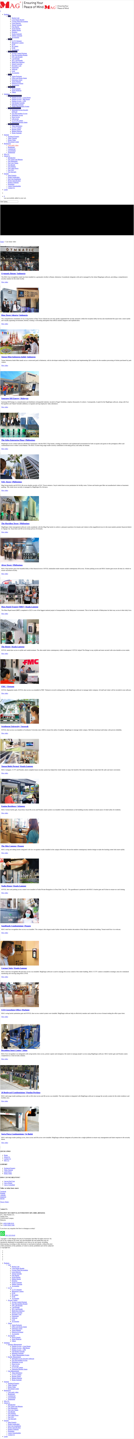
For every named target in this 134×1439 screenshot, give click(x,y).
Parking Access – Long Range (21, 1346)
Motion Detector (17, 1378)
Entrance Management (15, 1344)
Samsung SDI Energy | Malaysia (14, 398)
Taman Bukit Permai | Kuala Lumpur (17, 766)
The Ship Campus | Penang (12, 846)
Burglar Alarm (16, 1376)
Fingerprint (15, 1316)
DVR (13, 1293)
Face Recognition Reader (19, 1304)
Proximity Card (16, 1314)
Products (6, 1263)
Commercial (11, 1396)
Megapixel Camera (18, 1291)
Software (14, 1318)
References (7, 1390)
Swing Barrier (16, 1277)
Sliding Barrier (16, 1279)
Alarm (10, 1323)
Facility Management (14, 1357)
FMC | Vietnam (7, 686)
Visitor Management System (20, 1355)
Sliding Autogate (17, 1284)
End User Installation (14, 1426)
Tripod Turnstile (17, 1274)
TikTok (2, 1198)
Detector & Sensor (17, 1332)
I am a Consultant (9, 1185)
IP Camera (15, 1295)
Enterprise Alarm (17, 1328)
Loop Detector (16, 1272)
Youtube (2, 1193)
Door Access (16, 1364)
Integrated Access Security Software (23, 1358)
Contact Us (7, 1159)
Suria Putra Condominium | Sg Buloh (17, 1134)
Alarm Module (16, 1330)
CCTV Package (17, 1289)
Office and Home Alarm (19, 1327)
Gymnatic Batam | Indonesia (13, 273)
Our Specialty (12, 1419)
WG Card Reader (17, 1309)
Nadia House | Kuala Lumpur (13, 886)
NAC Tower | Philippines (11, 482)
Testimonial (11, 1399)
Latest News (8, 1172)
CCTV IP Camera (17, 1367)
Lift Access (15, 1366)
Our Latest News (13, 1415)
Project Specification (14, 1427)
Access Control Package (19, 1302)
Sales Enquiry (12, 1422)
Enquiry (6, 1420)
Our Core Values (13, 1410)
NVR (13, 1297)
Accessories (15, 1286)
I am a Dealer (8, 1183)
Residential (11, 1394)
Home (2, 242)
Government (12, 1397)
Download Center (13, 1389)
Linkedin (3, 1195)
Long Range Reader (18, 1268)
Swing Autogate (17, 1282)
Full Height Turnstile (18, 1351)
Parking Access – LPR (19, 1350)
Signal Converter (17, 1312)
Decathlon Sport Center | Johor (14, 1050)
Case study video (13, 1392)
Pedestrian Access (17, 1362)
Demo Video (8, 1173)
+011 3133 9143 (10, 1235)
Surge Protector (16, 1339)
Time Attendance (17, 1373)
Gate (9, 1265)
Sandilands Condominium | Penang (16, 926)
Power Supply (16, 1337)
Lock (13, 1320)
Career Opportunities (14, 1433)
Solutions (7, 1343)
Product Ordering (13, 1429)
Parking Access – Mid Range (21, 1348)
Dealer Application (14, 1424)
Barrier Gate (15, 1266)
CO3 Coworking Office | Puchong (15, 1010)
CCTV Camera (16, 1374)
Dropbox (14, 1281)
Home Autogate (17, 1380)
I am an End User (9, 1181)
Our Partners (12, 1413)
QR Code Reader (17, 1305)
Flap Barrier (15, 1275)
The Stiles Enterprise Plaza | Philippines (18, 440)
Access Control (12, 1300)
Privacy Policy (4, 1202)
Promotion (11, 1431)
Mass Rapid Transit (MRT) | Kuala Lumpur (19, 607)
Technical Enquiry (9, 1168)
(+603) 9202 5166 (8, 1225)
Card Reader (16, 1307)
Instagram (3, 1197)
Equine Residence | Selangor (13, 806)
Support (6, 1381)
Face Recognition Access (19, 1360)
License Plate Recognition (20, 1270)
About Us (7, 1157)
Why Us (6, 1160)
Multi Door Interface (18, 1311)
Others (14, 1341)
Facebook (3, 1191)
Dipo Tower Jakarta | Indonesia (14, 315)
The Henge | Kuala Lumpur (13, 647)
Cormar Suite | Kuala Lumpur (14, 968)
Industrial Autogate (18, 1353)
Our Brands (11, 1412)
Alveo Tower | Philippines (12, 565)
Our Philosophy (13, 1408)
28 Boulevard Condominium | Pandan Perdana (20, 1092)
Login (6, 1436)
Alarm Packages (17, 1325)
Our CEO (11, 1417)
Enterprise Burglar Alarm (19, 1369)
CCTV (10, 1288)
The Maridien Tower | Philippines (15, 523)
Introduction (11, 1404)
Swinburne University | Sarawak (14, 726)
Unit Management (13, 1371)
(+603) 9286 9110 (8, 1223)
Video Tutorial (8, 1170)
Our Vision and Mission (15, 1406)
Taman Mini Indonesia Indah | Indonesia (18, 357)
